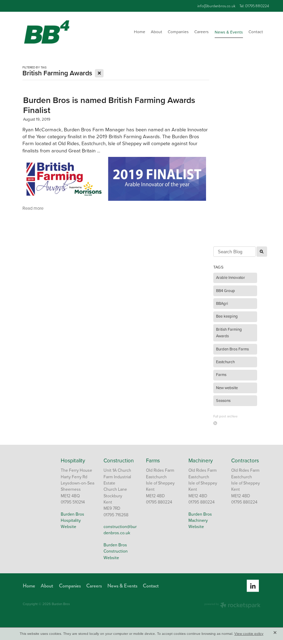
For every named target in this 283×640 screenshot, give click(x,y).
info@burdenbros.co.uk (216, 6)
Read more (32, 208)
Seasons (223, 400)
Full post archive (225, 416)
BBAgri (222, 303)
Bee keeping (227, 316)
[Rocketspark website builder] (232, 606)
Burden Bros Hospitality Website (72, 520)
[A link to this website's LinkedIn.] (253, 586)
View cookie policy (248, 634)
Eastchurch (225, 362)
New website (227, 387)
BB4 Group (225, 290)
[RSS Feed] (215, 423)
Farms (221, 374)
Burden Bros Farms (232, 349)
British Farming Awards (229, 333)
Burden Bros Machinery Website (200, 520)
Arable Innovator (230, 277)
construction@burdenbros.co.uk (120, 530)
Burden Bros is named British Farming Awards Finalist (109, 105)
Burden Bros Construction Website (116, 551)
